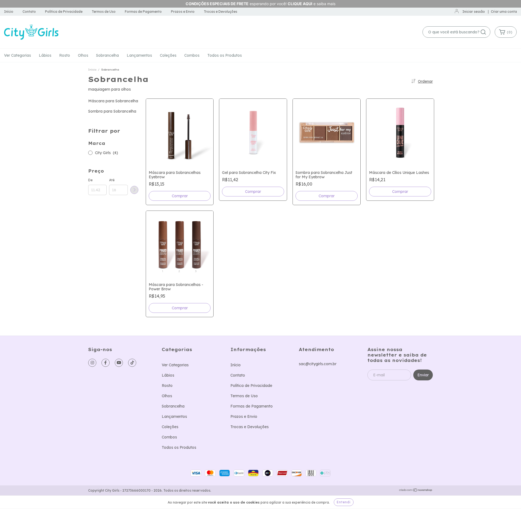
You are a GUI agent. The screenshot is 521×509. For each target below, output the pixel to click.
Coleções (168, 55)
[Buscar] (483, 32)
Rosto (64, 55)
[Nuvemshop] (416, 491)
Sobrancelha (107, 55)
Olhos (83, 55)
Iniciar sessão (473, 11)
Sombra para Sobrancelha (112, 111)
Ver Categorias (17, 55)
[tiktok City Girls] (132, 363)
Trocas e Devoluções (220, 11)
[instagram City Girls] (92, 363)
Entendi (344, 502)
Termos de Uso (104, 11)
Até (112, 180)
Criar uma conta (504, 11)
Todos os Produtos (224, 55)
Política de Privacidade (63, 11)
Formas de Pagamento (143, 11)
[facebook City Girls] (105, 363)
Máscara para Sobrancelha (113, 100)
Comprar (180, 308)
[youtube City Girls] (119, 363)
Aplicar (134, 190)
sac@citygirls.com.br (317, 363)
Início (8, 11)
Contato (29, 11)
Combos (191, 55)
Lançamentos (139, 55)
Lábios (45, 55)
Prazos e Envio (183, 11)
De (90, 180)
